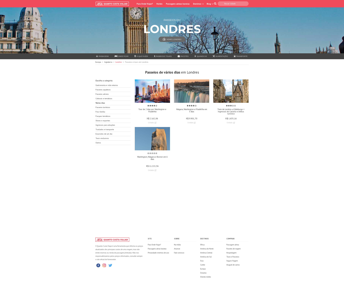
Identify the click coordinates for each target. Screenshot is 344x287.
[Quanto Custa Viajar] (113, 3)
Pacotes (184, 56)
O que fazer (142, 56)
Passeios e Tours (164, 56)
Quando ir (202, 56)
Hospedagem (231, 253)
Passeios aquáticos (103, 89)
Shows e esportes (103, 120)
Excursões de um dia (104, 134)
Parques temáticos (103, 116)
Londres (118, 62)
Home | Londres (174, 39)
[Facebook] (98, 265)
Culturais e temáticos (104, 98)
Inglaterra (108, 62)
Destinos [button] (197, 4)
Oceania (203, 273)
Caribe (202, 265)
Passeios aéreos (102, 94)
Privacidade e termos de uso (158, 253)
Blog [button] (209, 4)
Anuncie (177, 249)
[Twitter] (110, 265)
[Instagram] (104, 265)
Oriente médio (205, 277)
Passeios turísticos (103, 107)
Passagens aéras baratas (157, 249)
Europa (98, 62)
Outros (98, 142)
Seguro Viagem (232, 261)
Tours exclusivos (102, 138)
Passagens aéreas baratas (178, 4)
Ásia (201, 261)
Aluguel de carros (233, 265)
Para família (100, 112)
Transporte (242, 56)
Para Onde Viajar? (145, 4)
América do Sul (206, 257)
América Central (206, 253)
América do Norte (207, 249)
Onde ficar (123, 56)
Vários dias (100, 103)
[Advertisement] (113, 189)
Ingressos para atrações (105, 125)
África (202, 245)
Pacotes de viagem (233, 249)
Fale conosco (179, 253)
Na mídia (177, 245)
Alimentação (222, 56)
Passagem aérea (232, 245)
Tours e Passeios (232, 257)
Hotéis (159, 4)
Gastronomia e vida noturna (107, 85)
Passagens (104, 56)
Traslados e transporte (105, 129)
